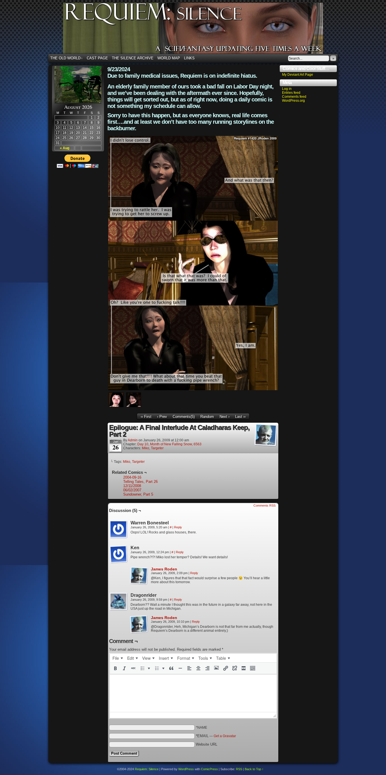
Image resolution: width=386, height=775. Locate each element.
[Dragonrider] (119, 602)
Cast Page (97, 58)
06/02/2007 (132, 490)
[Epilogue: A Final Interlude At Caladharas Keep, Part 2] (193, 389)
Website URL (206, 744)
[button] (115, 668)
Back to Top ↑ (254, 769)
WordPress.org (293, 101)
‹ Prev (162, 416)
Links (189, 58)
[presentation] (117, 658)
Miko (145, 448)
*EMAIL (216, 736)
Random (207, 416)
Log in (287, 89)
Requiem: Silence (201, 30)
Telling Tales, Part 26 (140, 481)
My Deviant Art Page (297, 75)
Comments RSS (264, 505)
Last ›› (240, 416)
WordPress (186, 769)
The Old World (66, 58)
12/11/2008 (132, 486)
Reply (178, 527)
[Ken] (119, 554)
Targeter (157, 448)
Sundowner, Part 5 (138, 494)
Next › (224, 416)
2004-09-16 (132, 477)
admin (133, 440)
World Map (168, 58)
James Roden (164, 569)
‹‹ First (146, 416)
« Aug (64, 148)
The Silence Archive (132, 58)
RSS (239, 769)
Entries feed (291, 93)
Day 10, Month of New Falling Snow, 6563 (169, 444)
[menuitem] (117, 658)
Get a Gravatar (225, 736)
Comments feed (294, 97)
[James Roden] (139, 583)
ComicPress (209, 769)
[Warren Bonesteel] (119, 529)
